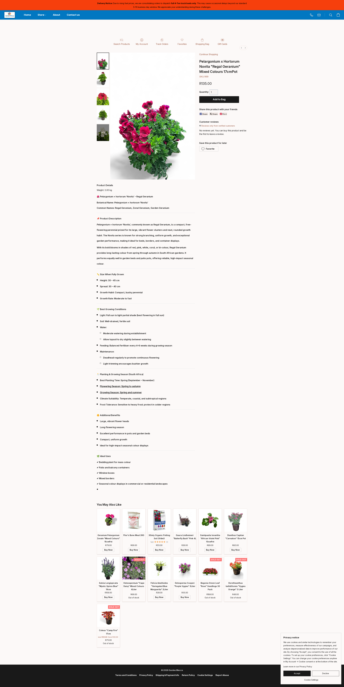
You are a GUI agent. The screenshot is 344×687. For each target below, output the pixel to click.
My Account (142, 44)
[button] (9, 15)
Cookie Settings (205, 675)
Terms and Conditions (126, 675)
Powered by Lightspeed (172, 680)
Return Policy (188, 675)
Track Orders (162, 44)
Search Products (121, 44)
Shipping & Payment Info (167, 675)
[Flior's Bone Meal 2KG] (133, 520)
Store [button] (41, 14)
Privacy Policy (146, 675)
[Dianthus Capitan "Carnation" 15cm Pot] (235, 520)
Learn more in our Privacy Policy (297, 666)
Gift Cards (222, 44)
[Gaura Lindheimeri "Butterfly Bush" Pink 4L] (184, 520)
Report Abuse (222, 675)
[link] (311, 678)
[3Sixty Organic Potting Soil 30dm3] (159, 520)
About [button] (56, 14)
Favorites (182, 44)
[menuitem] (241, 48)
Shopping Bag (202, 44)
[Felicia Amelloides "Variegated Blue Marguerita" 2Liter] (159, 568)
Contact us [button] (73, 14)
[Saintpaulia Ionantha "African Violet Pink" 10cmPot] (210, 520)
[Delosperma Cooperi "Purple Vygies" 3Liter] (184, 568)
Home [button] (27, 14)
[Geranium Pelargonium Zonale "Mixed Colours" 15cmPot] (108, 520)
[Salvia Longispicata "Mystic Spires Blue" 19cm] (108, 568)
